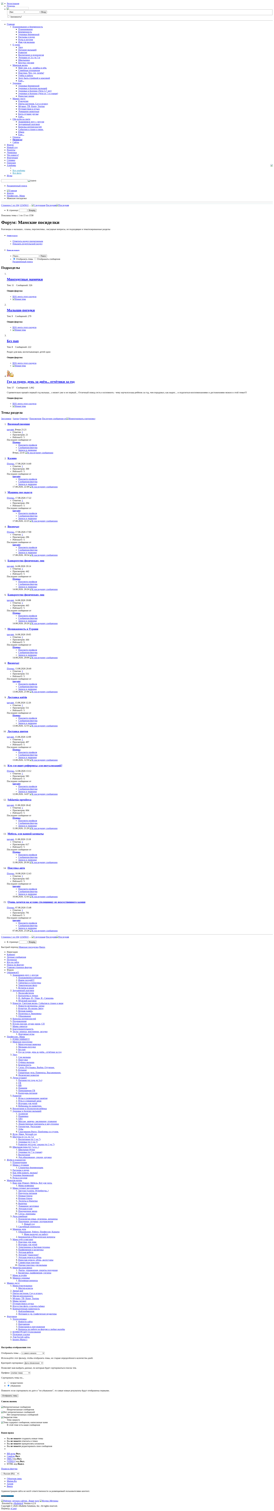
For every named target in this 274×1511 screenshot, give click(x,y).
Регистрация (13, 3)
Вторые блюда (25, 1198)
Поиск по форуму (15, 965)
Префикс (5, 1373)
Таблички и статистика (29, 983)
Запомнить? (16, 17)
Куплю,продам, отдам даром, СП (29, 1024)
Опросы (16, 137)
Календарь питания (27, 1093)
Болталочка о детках (28, 995)
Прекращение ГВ (26, 1090)
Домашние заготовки (28, 1206)
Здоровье (17, 83)
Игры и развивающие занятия (32, 1098)
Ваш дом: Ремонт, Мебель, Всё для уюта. (32, 1183)
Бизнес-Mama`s (20, 1339)
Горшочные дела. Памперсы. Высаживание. (39, 1072)
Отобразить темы (24, 259)
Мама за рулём (20, 1275)
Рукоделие (23, 101)
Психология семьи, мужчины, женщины (38, 1219)
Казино (12, 458)
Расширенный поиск (17, 186)
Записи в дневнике (27, 450)
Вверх (42, 947)
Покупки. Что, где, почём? (31, 73)
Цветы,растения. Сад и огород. (28, 1293)
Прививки (23, 1116)
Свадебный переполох (29, 1226)
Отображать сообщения (48, 259)
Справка (11, 160)
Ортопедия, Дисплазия (29, 1126)
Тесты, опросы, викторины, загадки (30, 1031)
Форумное (12, 1316)
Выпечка (22, 1203)
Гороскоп (11, 163)
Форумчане (12, 157)
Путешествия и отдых (29, 109)
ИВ (20, 1085)
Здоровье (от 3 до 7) (28, 1142)
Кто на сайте (13, 962)
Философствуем (26, 993)
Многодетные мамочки (25, 279)
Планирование (25, 29)
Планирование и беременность (28, 27)
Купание (22, 1070)
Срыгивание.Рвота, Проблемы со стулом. (38, 1131)
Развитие (22, 52)
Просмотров (35, 418)
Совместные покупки (28, 1262)
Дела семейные (20, 1216)
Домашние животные (28, 111)
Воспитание (24, 1154)
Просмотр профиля (27, 445)
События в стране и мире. (31, 129)
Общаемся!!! (13, 972)
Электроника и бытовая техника (34, 1247)
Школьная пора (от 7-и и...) (26, 1147)
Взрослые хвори (26, 96)
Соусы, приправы (27, 1214)
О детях (16, 44)
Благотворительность (23, 1029)
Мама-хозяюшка (26, 1185)
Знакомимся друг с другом (31, 121)
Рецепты (11, 150)
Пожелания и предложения (31, 1326)
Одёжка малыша (26, 1062)
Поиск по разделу (13, 250)
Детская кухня (25, 1208)
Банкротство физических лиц (26, 560)
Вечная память (25, 1011)
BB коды (11, 1453)
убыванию (15, 1386)
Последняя (51, 205)
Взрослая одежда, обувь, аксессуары (35, 1260)
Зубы (20, 1129)
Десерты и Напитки (28, 1201)
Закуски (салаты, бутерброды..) (33, 1190)
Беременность (25, 32)
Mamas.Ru (12, 1481)
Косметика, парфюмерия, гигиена (34, 1273)
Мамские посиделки (22, 1042)
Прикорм (22, 1088)
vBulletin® (18, 1503)
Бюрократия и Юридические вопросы (36, 1237)
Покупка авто (16, 867)
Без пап (13, 341)
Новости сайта (25, 1321)
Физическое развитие (28, 1075)
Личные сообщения (16, 957)
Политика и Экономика (29, 1013)
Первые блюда (25, 1196)
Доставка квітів (17, 697)
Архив (10, 1483)
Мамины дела (19, 1229)
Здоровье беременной (28, 34)
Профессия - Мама (16, 196)
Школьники (24, 60)
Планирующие (20, 1162)
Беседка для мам (26, 62)
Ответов (24, 418)
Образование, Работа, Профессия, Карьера (39, 1232)
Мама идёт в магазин (23, 1239)
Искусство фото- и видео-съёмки (29, 1306)
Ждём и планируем (16, 1160)
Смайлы (11, 1456)
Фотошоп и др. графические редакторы (37, 1314)
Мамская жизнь (20, 65)
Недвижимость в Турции (23, 628)
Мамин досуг (19, 98)
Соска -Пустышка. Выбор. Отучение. (36, 1067)
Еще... (21, 134)
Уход (20, 47)
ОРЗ (20, 1119)
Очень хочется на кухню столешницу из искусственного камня (46, 902)
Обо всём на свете (21, 119)
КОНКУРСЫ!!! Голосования (27, 1332)
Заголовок (6, 418)
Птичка (10, 463)
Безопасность (24, 1065)
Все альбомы (19, 170)
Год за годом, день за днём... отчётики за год (40, 381)
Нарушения (24, 1324)
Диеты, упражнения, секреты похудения (38, 1270)
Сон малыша (24, 1057)
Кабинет (11, 954)
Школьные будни (26, 1149)
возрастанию (16, 1383)
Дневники (12, 152)
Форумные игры (26, 1034)
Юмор (21, 132)
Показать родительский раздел (27, 244)
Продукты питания (27, 1193)
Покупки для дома (27, 1242)
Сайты (16, 142)
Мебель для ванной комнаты (26, 833)
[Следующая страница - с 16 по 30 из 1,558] (38, 205)
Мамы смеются (20, 1026)
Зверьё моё (18, 1291)
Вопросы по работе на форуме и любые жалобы (41, 1329)
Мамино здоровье (21, 1278)
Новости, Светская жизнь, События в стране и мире (38, 1003)
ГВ (19, 1083)
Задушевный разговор (29, 124)
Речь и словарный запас (30, 1101)
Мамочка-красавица (22, 1267)
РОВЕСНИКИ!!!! (21, 1039)
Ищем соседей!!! (26, 980)
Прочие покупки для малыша (32, 1265)
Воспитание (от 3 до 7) (29, 1139)
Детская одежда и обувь (29, 1257)
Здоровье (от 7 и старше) (30, 1152)
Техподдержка (20, 1319)
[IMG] (10, 1459)
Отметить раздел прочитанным (28, 241)
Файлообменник (26, 1311)
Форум (10, 145)
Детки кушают (20, 1077)
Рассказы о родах (26, 37)
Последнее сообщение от (54, 418)
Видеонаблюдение (19, 424)
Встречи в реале (26, 988)
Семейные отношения (29, 70)
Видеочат (13, 526)
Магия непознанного (23, 1296)
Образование (24, 1016)
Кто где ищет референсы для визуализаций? (35, 765)
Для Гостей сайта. (21, 1337)
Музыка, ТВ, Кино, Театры (31, 106)
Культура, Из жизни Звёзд (30, 1008)
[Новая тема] (19, 299)
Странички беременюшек (30, 1167)
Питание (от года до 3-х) (30, 1080)
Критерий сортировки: (12, 1363)
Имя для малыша (26, 42)
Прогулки (23, 1060)
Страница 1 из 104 (10, 205)
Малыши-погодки (21, 310)
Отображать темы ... (11, 1353)
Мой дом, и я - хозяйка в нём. (32, 68)
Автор (16, 418)
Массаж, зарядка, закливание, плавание (37, 1121)
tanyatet (10, 429)
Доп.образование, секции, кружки (35, 1157)
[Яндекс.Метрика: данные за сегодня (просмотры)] (49, 1501)
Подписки (12, 959)
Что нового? (13, 155)
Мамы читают (19, 1301)
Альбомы (11, 165)
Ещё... (21, 80)
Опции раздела (12, 235)
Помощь (11, 6)
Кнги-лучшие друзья (28, 114)
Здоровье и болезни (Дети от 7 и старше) (38, 93)
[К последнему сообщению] (39, 452)
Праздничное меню (27, 1211)
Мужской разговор (27, 1000)
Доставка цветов (18, 731)
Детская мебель (25, 1252)
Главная (11, 24)
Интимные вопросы (28, 1280)
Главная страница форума (19, 967)
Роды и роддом (25, 39)
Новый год (12, 147)
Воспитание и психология (31, 55)
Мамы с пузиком (21, 1165)
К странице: (13, 210)
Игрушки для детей (27, 1103)
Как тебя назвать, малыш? (25, 1172)
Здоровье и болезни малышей (32, 88)
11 (28, 205)
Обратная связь (14, 1478)
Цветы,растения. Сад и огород (33, 104)
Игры (9, 175)
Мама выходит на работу (36, 1234)
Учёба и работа (25, 75)
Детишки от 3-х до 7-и (29, 57)
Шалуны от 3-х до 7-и (23, 1137)
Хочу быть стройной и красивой (34, 78)
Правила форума (9, 1469)
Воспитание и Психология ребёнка (30, 1108)
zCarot (14, 1508)
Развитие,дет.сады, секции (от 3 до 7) (36, 1144)
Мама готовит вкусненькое (26, 1188)
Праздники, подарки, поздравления (35, 1221)
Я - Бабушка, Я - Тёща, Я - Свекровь (36, 998)
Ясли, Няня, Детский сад (25, 1134)
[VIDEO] (11, 1461)
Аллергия (23, 1113)
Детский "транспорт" (28, 1255)
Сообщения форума (27, 447)
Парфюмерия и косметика (31, 1249)
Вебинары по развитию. (30, 1106)
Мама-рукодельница (22, 1285)
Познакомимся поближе (30, 977)
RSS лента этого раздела (24, 296)
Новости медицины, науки (31, 1006)
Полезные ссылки (21, 1334)
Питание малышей (27, 50)
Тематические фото (27, 985)
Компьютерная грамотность (26, 1309)
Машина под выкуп (20, 492)
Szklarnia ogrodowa (19, 799)
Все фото (17, 173)
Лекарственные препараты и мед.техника (38, 1124)
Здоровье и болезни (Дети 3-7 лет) (35, 91)
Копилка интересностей (30, 127)
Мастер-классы (25, 1288)
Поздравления (19, 1021)
